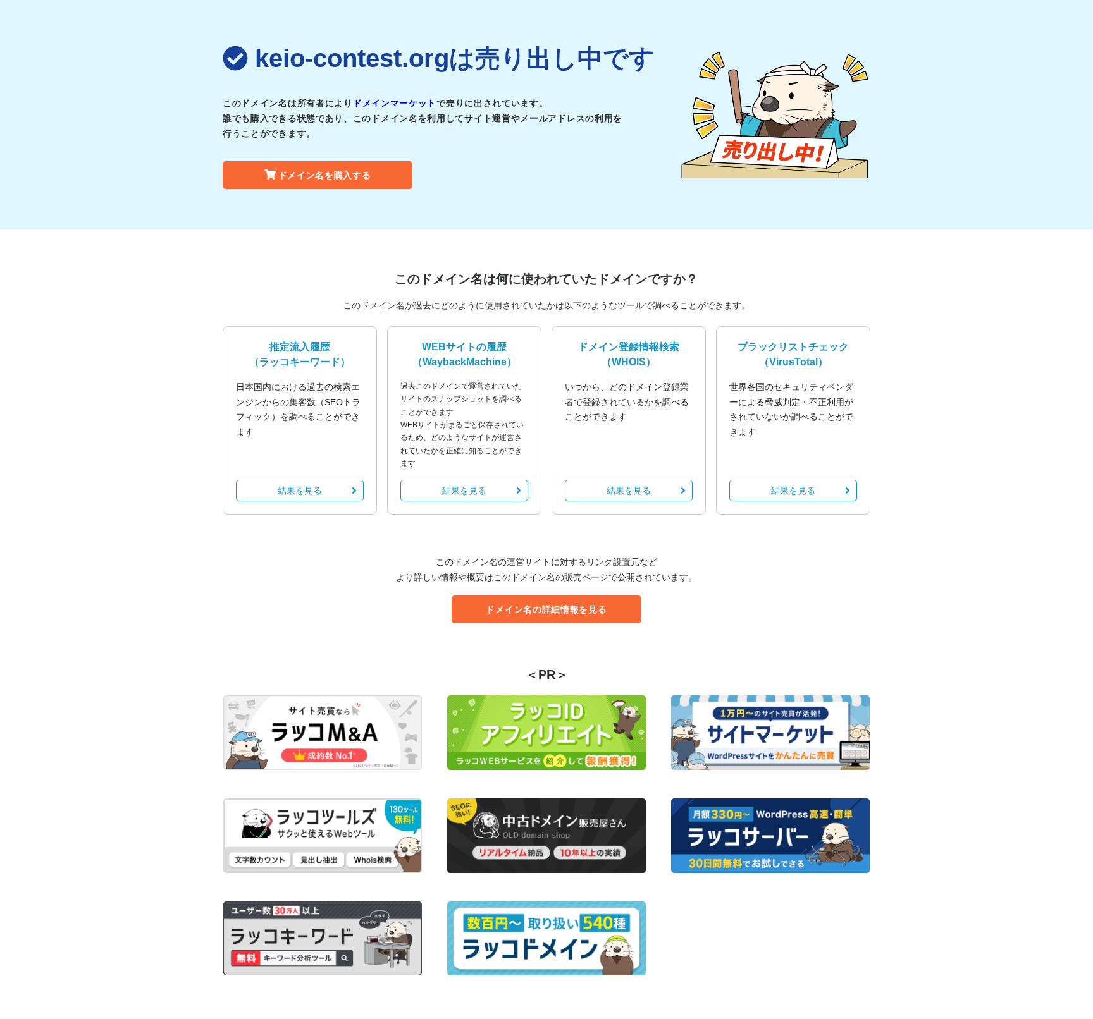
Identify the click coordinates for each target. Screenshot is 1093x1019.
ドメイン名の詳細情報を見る (546, 609)
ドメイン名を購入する (324, 175)
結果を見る (300, 490)
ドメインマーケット (394, 103)
